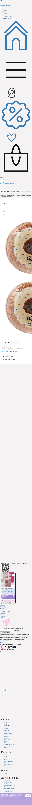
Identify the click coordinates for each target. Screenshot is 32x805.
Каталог (3, 191)
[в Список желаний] (4, 215)
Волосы (6, 728)
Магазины (6, 762)
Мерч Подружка (8, 746)
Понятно (28, 795)
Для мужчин (7, 739)
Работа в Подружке (9, 782)
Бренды (6, 747)
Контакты (6, 783)
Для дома (6, 738)
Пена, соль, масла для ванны (9, 193)
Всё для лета (7, 724)
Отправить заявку (5, 632)
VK (0, 614)
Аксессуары (7, 736)
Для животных (7, 743)
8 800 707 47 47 (5, 613)
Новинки (6, 758)
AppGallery (2, 608)
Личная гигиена (8, 733)
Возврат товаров (8, 787)
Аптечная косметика (9, 731)
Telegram (2, 616)
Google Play (3, 607)
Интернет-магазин (9, 755)
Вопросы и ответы (9, 790)
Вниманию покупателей (10, 785)
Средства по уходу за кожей (13, 191)
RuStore (2, 610)
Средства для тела (26, 191)
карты (9, 764)
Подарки (6, 735)
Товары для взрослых (9, 744)
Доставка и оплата (9, 788)
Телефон (16, 630)
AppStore (2, 605)
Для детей (6, 741)
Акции (5, 773)
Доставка (9, 766)
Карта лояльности (8, 761)
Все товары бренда (6, 208)
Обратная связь (5, 618)
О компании (7, 780)
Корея (5, 722)
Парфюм (6, 730)
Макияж (6, 727)
